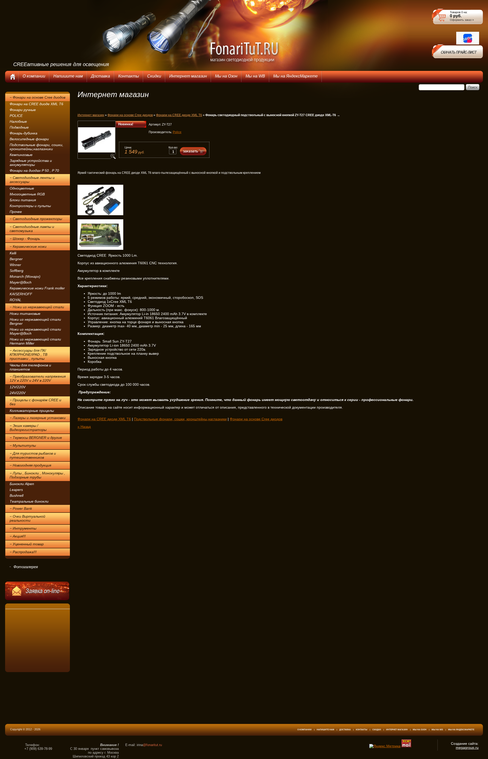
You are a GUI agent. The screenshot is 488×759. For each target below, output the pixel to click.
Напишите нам (325, 730)
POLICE (16, 116)
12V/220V (17, 387)
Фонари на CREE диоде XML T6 (36, 104)
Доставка (345, 730)
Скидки (376, 730)
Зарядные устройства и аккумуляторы (31, 163)
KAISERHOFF (21, 294)
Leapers (16, 490)
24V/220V (17, 393)
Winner (15, 265)
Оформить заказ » (462, 19)
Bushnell (16, 495)
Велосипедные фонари (29, 139)
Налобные (18, 121)
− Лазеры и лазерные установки (38, 418)
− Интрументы (23, 528)
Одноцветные (22, 188)
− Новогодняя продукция (30, 465)
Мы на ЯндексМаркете (461, 730)
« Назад (84, 427)
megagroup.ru (467, 748)
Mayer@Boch (21, 282)
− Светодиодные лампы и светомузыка (32, 229)
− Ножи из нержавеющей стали (37, 307)
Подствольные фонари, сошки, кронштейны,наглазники (36, 147)
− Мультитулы (23, 445)
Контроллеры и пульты (30, 206)
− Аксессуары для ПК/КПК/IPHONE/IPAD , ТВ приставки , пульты (28, 354)
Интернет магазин (91, 115)
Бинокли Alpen (22, 484)
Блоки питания (23, 200)
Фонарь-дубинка (23, 133)
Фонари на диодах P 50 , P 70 (34, 170)
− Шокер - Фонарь (25, 239)
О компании (304, 730)
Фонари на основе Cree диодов (130, 115)
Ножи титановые (25, 314)
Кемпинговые (21, 155)
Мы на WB (437, 730)
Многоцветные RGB (27, 194)
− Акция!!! (18, 536)
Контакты (361, 730)
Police (177, 132)
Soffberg (16, 271)
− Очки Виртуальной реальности (27, 518)
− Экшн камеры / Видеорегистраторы (28, 428)
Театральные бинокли (29, 501)
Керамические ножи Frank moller (37, 288)
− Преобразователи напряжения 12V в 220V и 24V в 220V (38, 378)
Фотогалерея (25, 567)
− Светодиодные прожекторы (36, 219)
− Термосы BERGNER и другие (36, 438)
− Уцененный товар (27, 544)
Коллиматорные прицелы (32, 411)
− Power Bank (21, 508)
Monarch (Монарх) (25, 276)
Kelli (13, 253)
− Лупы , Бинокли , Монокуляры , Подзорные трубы (37, 475)
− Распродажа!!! (23, 552)
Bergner (16, 259)
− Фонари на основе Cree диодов (37, 97)
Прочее (16, 212)
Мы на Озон (419, 730)
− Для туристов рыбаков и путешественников (33, 455)
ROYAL (15, 300)
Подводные (19, 127)
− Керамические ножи (28, 246)
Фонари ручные (23, 110)
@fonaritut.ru (152, 745)
